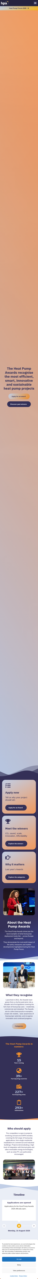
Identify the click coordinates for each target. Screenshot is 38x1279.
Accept (19, 1259)
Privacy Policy (23, 1276)
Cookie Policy (14, 1276)
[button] (35, 3)
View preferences (19, 1270)
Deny (19, 1265)
